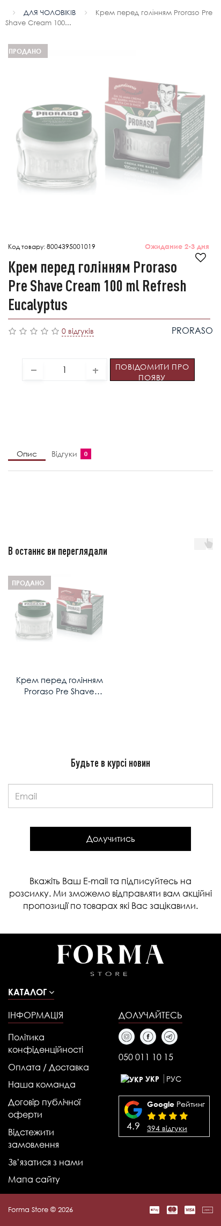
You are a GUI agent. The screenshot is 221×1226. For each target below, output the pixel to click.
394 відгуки (167, 1128)
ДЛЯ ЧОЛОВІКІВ (50, 12)
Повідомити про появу (152, 371)
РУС (173, 1079)
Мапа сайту (34, 1179)
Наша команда (42, 1084)
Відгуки (67, 454)
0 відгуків (78, 331)
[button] (31, 991)
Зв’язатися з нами (45, 1162)
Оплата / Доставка (48, 1067)
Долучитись (110, 838)
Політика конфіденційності (45, 1043)
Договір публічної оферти (44, 1108)
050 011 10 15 (146, 1056)
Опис (27, 454)
